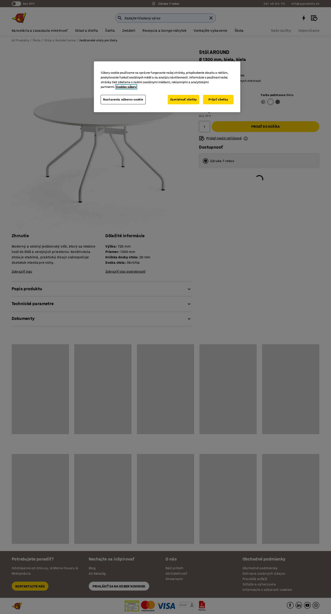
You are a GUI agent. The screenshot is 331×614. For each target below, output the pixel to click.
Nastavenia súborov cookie (123, 99)
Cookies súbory (126, 87)
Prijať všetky (218, 99)
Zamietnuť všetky (183, 99)
